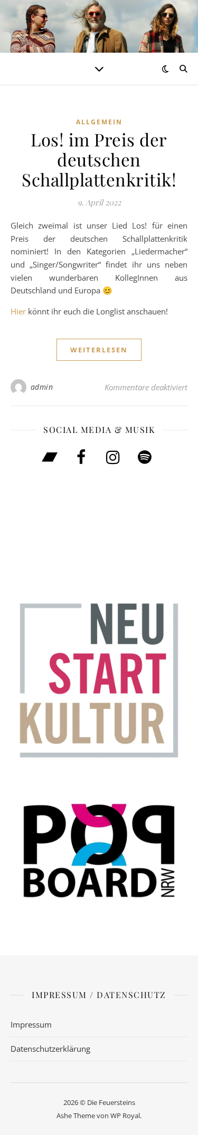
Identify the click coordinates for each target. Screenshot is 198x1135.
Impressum (31, 1024)
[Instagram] (113, 457)
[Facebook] (81, 457)
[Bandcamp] (49, 457)
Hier (18, 311)
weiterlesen (99, 349)
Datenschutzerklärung (50, 1048)
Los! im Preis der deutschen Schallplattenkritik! (99, 159)
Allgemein (99, 121)
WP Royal (125, 1115)
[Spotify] (144, 457)
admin (42, 387)
